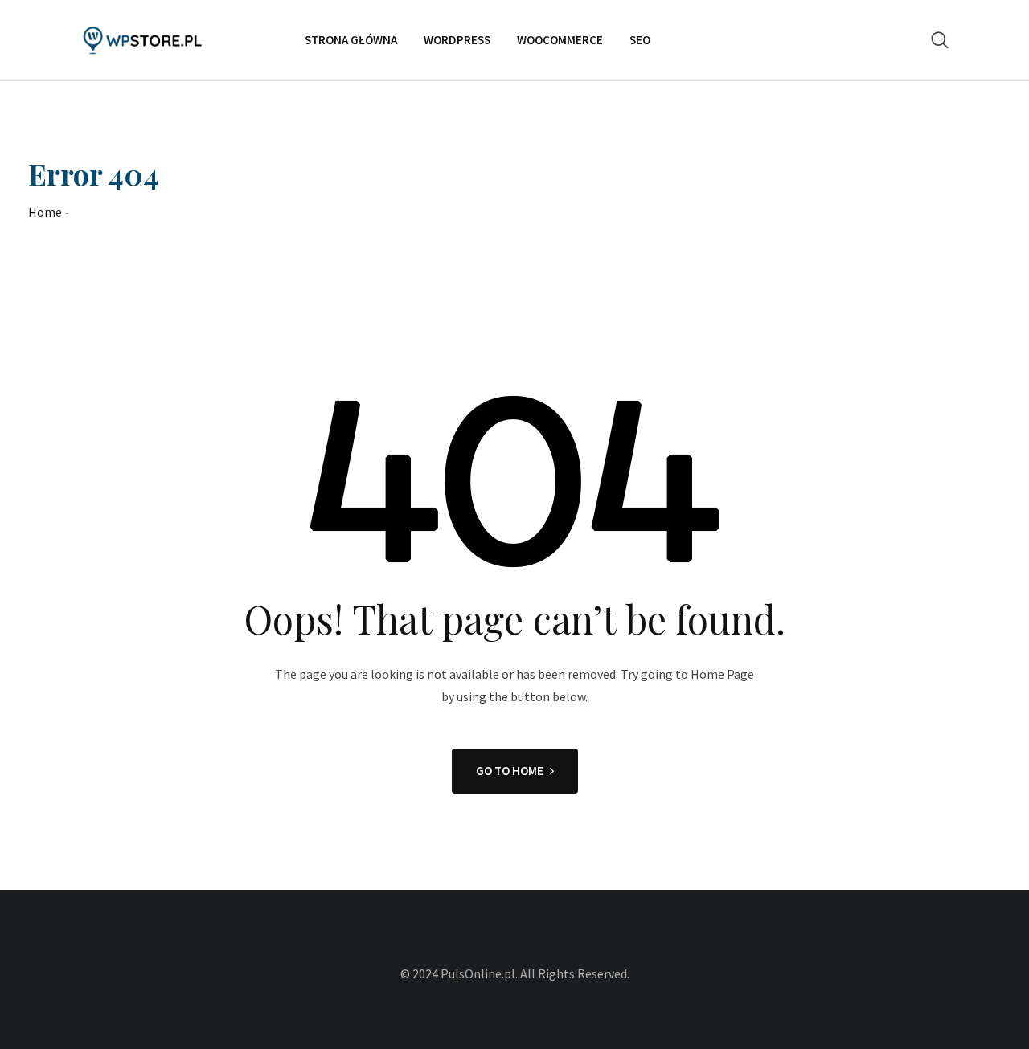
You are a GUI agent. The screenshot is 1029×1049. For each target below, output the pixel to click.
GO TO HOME (509, 770)
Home (45, 212)
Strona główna (351, 39)
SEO (639, 39)
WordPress (457, 39)
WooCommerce (560, 39)
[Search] (940, 39)
